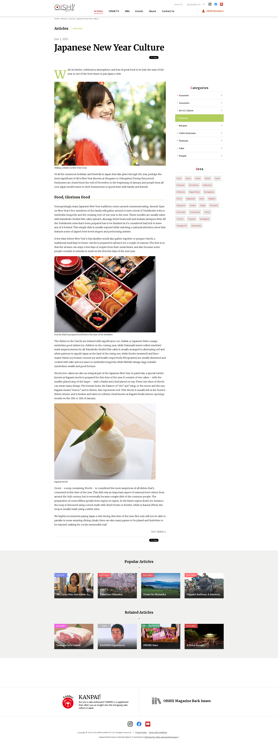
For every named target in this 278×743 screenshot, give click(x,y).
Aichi (179, 178)
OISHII (56, 18)
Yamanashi (196, 225)
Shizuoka (181, 212)
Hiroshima (193, 185)
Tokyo (207, 212)
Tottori (180, 219)
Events (139, 11)
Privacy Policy (141, 732)
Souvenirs (184, 103)
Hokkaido (207, 185)
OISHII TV (114, 11)
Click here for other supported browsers (161, 737)
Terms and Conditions (158, 732)
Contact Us (168, 11)
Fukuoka (180, 185)
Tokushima (195, 212)
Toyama (191, 219)
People (182, 156)
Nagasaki (190, 198)
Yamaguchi (182, 225)
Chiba (197, 178)
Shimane (214, 205)
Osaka (192, 205)
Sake (181, 148)
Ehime (207, 178)
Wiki (127, 11)
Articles (98, 11)
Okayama (181, 205)
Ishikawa (181, 192)
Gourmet (184, 95)
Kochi (179, 198)
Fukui (217, 178)
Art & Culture (186, 111)
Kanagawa (209, 192)
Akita (188, 178)
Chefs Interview (187, 133)
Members (215, 11)
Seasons (72, 18)
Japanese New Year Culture (109, 47)
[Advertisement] (199, 55)
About (152, 11)
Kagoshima (194, 192)
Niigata (211, 198)
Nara (202, 198)
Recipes (183, 126)
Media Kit (178, 5)
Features (183, 141)
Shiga (202, 205)
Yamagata (204, 219)
